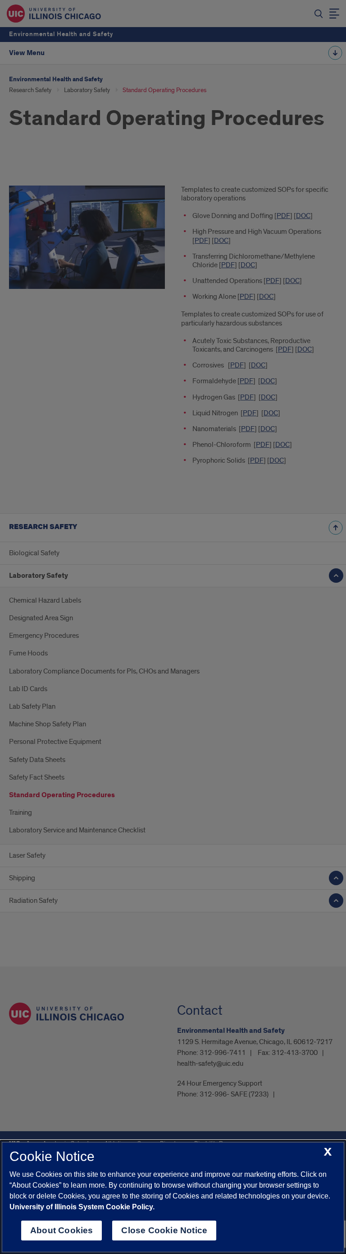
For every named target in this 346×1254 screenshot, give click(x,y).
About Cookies (61, 1230)
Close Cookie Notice (164, 1230)
